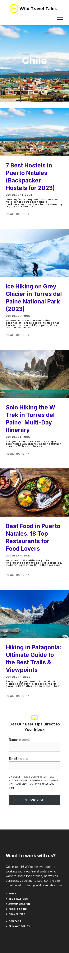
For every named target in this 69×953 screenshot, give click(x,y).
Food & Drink (17, 909)
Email (19, 758)
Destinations (18, 899)
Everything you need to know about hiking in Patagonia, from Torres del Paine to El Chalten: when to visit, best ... (33, 685)
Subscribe (34, 800)
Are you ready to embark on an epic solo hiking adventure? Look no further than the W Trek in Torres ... (33, 444)
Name (19, 739)
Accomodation (19, 904)
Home (12, 893)
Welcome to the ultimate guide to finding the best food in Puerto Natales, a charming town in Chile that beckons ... (34, 564)
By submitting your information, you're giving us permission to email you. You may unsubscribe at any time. (33, 782)
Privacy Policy (19, 926)
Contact (15, 921)
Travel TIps (16, 914)
